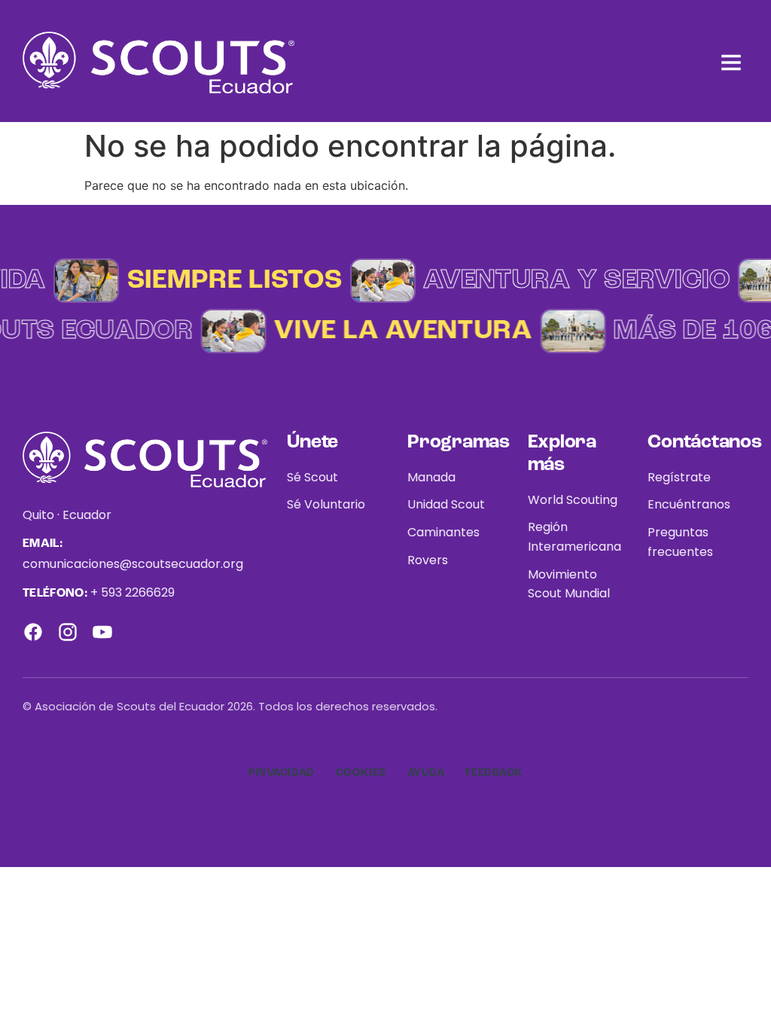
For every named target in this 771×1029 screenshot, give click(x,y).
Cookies (361, 773)
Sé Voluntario (326, 504)
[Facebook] (33, 632)
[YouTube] (102, 632)
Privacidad (281, 773)
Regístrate (679, 477)
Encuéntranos (689, 504)
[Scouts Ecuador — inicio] (158, 62)
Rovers (427, 560)
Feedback (493, 773)
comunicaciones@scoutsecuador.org (133, 564)
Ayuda (426, 773)
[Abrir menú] (731, 62)
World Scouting (572, 499)
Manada (431, 477)
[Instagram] (67, 632)
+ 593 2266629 (132, 592)
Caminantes (443, 532)
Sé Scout (312, 477)
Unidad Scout (446, 504)
